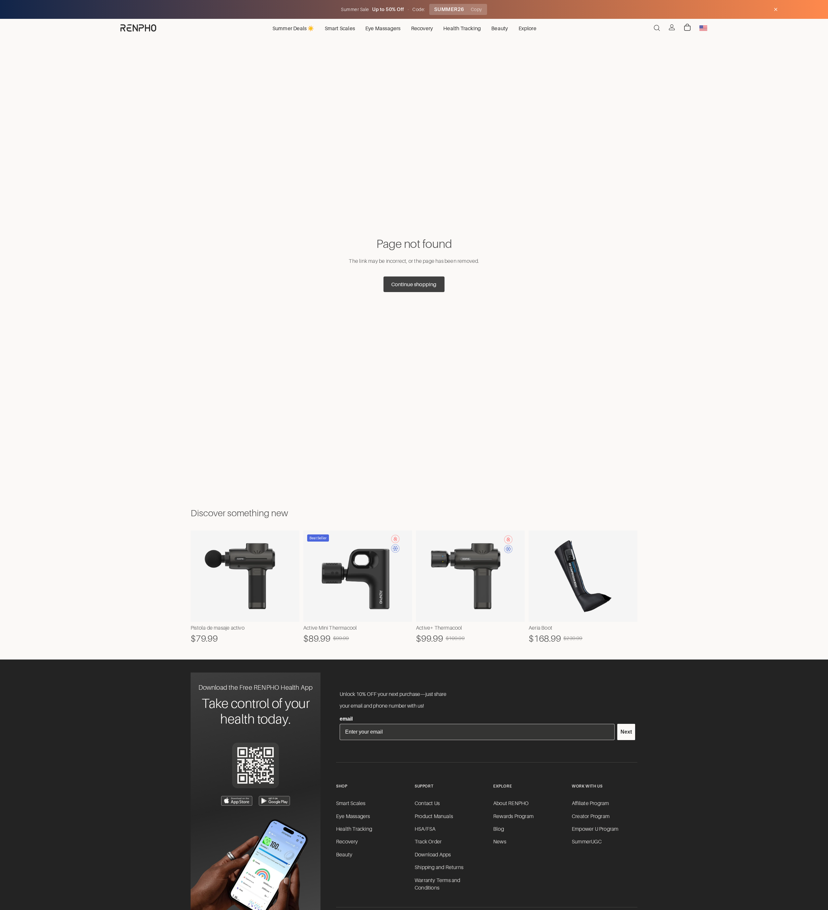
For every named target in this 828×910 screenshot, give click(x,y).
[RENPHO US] (138, 28)
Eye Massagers (353, 816)
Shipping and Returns (439, 867)
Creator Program (590, 816)
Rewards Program (513, 816)
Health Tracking (354, 829)
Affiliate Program (590, 803)
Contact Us (427, 803)
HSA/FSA (425, 829)
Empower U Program (595, 829)
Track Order (428, 842)
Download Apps (433, 855)
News (499, 842)
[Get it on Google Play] (274, 801)
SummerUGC (587, 842)
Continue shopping (413, 284)
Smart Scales (350, 803)
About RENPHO (511, 803)
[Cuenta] (672, 27)
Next (626, 732)
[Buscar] (657, 28)
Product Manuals (434, 816)
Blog (498, 829)
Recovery (347, 842)
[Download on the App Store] (236, 801)
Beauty (344, 855)
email (346, 719)
